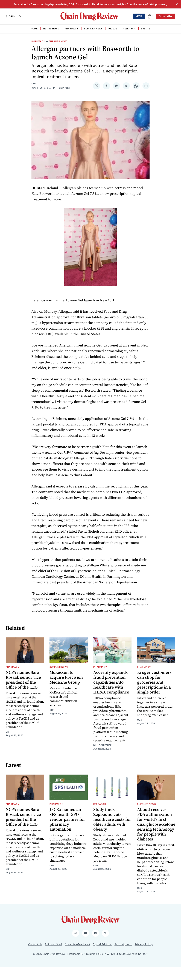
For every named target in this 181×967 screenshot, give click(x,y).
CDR (33, 83)
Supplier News (93, 28)
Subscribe (166, 16)
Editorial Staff (53, 944)
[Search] (19, 16)
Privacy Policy (144, 944)
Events (145, 28)
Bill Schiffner (102, 745)
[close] (177, 4)
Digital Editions (102, 944)
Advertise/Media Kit (77, 944)
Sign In (150, 16)
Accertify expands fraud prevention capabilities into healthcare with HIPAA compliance (111, 682)
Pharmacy (71, 28)
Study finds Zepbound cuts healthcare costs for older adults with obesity (112, 819)
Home (34, 28)
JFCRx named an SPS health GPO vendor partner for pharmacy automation (67, 819)
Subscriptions (123, 944)
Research (129, 28)
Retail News (51, 28)
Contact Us (35, 944)
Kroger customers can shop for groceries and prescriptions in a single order (154, 682)
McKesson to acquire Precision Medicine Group (66, 677)
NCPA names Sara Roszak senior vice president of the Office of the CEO (23, 679)
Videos (112, 28)
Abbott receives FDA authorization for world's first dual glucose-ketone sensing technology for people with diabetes (156, 824)
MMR (139, 16)
